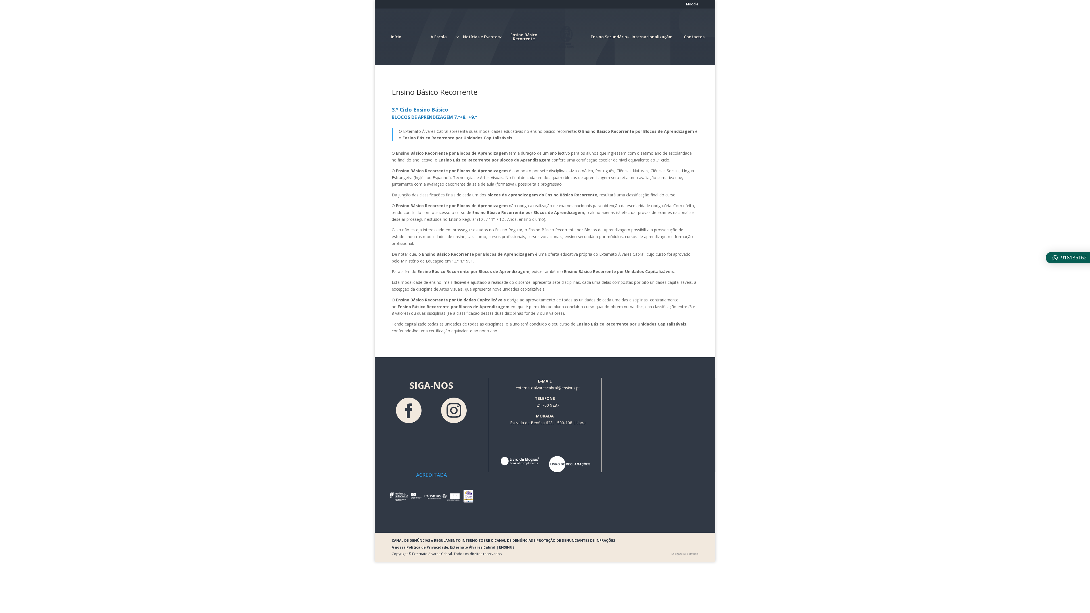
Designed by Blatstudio (684, 553)
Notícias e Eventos (481, 37)
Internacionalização (651, 37)
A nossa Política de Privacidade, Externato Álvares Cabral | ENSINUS (453, 547)
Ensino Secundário (609, 37)
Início (396, 37)
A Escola (439, 37)
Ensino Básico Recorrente (523, 37)
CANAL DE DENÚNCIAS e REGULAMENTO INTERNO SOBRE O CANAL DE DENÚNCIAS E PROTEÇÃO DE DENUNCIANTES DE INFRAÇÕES (503, 540)
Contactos (694, 37)
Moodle (692, 5)
